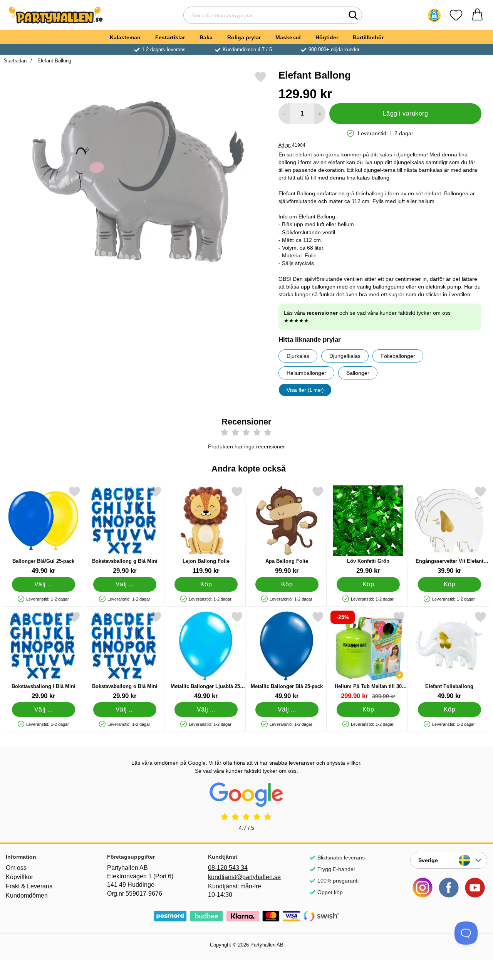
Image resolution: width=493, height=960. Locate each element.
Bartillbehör (368, 37)
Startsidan (15, 61)
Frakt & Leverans (29, 886)
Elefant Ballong (53, 61)
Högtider (326, 37)
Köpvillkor (19, 877)
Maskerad (288, 37)
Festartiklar (170, 37)
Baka (206, 37)
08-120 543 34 (228, 867)
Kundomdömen (27, 895)
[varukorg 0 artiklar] (477, 15)
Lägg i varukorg (405, 113)
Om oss (16, 867)
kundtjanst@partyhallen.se (244, 877)
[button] (434, 15)
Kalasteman (125, 37)
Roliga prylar (244, 37)
